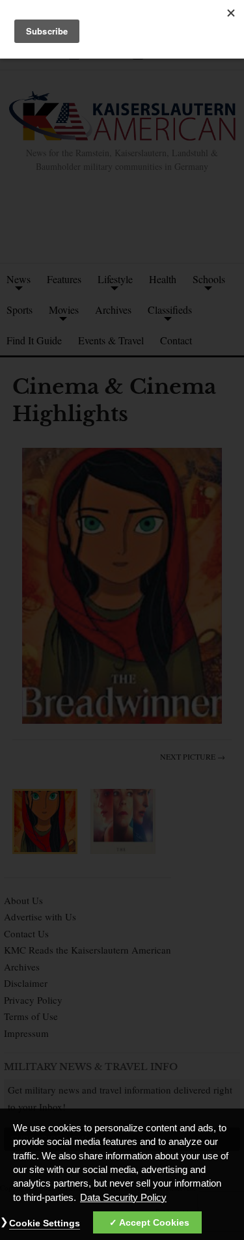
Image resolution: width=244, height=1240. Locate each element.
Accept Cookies (154, 1222)
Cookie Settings (44, 1223)
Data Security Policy (123, 1197)
